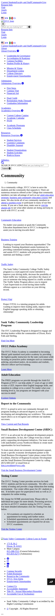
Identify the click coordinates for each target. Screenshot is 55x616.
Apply (4, 10)
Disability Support (15, 145)
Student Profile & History (18, 63)
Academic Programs (16, 125)
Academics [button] (6, 108)
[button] (2, 162)
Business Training (9, 239)
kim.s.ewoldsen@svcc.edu (13, 465)
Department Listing (15, 71)
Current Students (8, 2)
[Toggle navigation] (3, 23)
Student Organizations (17, 150)
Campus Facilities (15, 61)
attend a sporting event (11, 202)
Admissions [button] (6, 81)
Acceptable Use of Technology (20, 594)
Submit (5, 168)
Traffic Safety (7, 264)
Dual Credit (12, 98)
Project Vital (6, 299)
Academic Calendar (15, 118)
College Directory (15, 73)
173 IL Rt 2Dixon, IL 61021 (14, 544)
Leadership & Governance (18, 56)
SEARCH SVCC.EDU (11, 165)
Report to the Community (18, 576)
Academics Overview (11, 110)
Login (3, 12)
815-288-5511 (13, 551)
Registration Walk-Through (19, 100)
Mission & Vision (14, 68)
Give (44, 2)
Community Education (11, 220)
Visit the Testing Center (11, 529)
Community (36, 2)
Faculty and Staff (23, 2)
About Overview (9, 51)
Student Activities (14, 152)
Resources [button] (5, 133)
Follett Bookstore (14, 574)
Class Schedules (14, 128)
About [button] (4, 48)
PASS (9, 120)
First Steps (11, 88)
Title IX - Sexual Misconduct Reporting (24, 591)
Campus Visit (13, 91)
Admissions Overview (11, 83)
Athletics (5, 160)
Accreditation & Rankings (18, 58)
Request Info (7, 5)
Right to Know (13, 155)
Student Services (14, 140)
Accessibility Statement (17, 589)
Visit (3, 7)
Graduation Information (17, 103)
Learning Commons (16, 143)
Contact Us (12, 586)
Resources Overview (10, 135)
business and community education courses (29, 197)
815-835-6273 (13, 554)
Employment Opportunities (19, 76)
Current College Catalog (17, 115)
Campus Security (14, 571)
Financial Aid (13, 93)
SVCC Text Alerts (15, 579)
